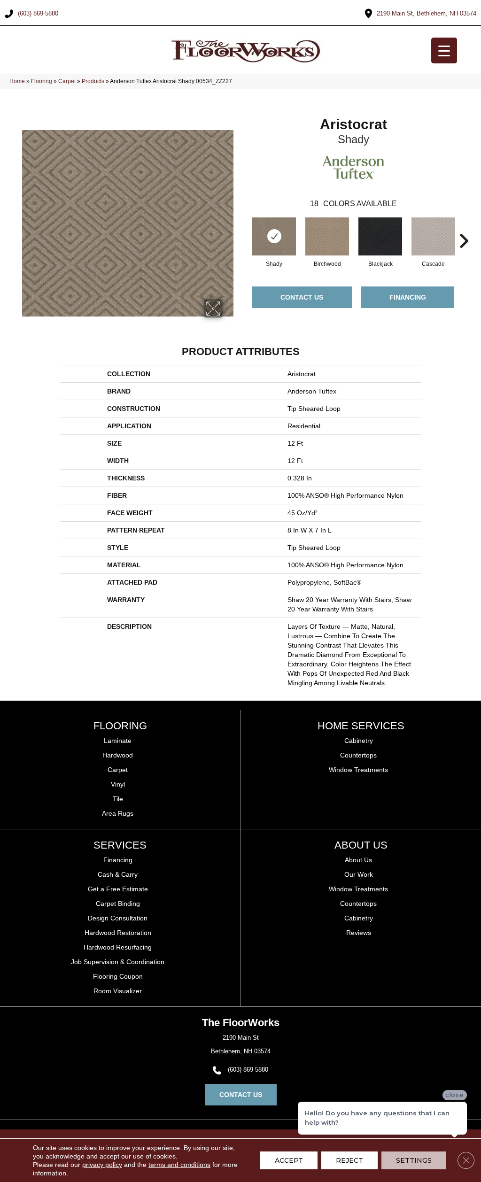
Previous (243, 227)
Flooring (41, 81)
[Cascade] (433, 236)
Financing (407, 297)
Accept (289, 1160)
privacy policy (102, 1164)
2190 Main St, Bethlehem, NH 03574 (426, 13)
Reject (349, 1160)
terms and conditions (179, 1164)
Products (93, 81)
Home (17, 81)
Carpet (67, 81)
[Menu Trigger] (444, 50)
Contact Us (301, 297)
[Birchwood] (327, 236)
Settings (414, 1160)
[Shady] (274, 236)
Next (464, 227)
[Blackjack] (380, 236)
